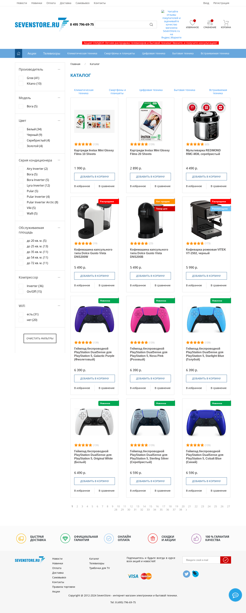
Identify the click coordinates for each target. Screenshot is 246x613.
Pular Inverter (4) (38, 197)
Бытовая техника (184, 90)
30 (128, 509)
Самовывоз (83, 3)
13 (137, 506)
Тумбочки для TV (99, 568)
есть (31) (33, 314)
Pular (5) (32, 191)
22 (196, 506)
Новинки (36, 3)
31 (135, 509)
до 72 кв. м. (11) (37, 263)
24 (209, 506)
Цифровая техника (151, 90)
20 (183, 506)
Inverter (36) (35, 286)
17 (163, 506)
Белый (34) (34, 129)
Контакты (100, 3)
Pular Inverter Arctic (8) (42, 202)
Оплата (51, 3)
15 (150, 506)
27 (228, 506)
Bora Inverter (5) (38, 180)
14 (144, 506)
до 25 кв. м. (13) (37, 246)
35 (161, 509)
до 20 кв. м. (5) (36, 241)
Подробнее (94, 121)
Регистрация (221, 3)
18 (170, 506)
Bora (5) (32, 106)
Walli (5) (32, 213)
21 (189, 506)
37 (174, 509)
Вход (206, 3)
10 (118, 506)
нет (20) (32, 320)
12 (131, 506)
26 (222, 506)
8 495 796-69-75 (82, 24)
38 (180, 509)
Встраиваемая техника (218, 91)
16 (157, 506)
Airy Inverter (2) (37, 169)
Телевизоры (51, 53)
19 (176, 506)
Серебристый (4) (38, 140)
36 (167, 509)
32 (141, 509)
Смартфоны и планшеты (117, 91)
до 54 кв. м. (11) (37, 257)
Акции (32, 53)
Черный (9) (34, 135)
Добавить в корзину (94, 176)
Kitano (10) (34, 84)
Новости (22, 3)
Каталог (94, 558)
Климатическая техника (83, 91)
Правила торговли (63, 586)
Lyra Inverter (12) (38, 185)
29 (122, 509)
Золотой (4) (35, 146)
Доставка (65, 3)
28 (115, 509)
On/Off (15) (34, 292)
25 (215, 506)
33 (148, 509)
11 (124, 506)
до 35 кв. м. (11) (37, 252)
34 (154, 509)
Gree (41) (33, 78)
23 (202, 506)
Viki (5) (31, 208)
